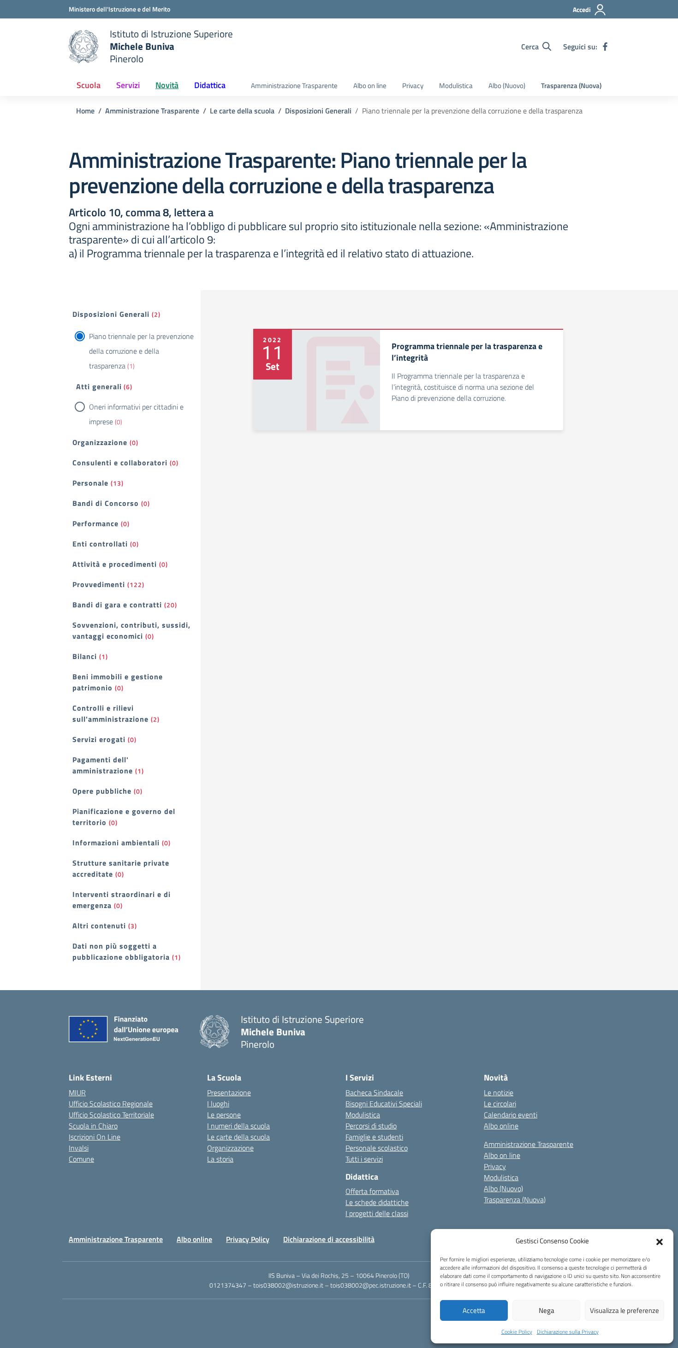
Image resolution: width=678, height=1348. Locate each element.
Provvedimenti (98, 584)
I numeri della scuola (238, 1125)
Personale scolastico (376, 1147)
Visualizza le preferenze (624, 1310)
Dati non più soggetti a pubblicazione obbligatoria (121, 951)
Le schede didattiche (377, 1202)
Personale (90, 482)
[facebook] (605, 46)
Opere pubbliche (101, 790)
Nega (546, 1310)
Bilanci (84, 656)
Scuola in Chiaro (93, 1125)
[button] (659, 1241)
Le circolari (500, 1103)
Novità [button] (166, 85)
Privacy (412, 85)
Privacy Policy (247, 1239)
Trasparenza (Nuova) (571, 85)
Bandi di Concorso (105, 503)
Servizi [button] (128, 85)
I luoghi (218, 1103)
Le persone (224, 1114)
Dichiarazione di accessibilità (329, 1239)
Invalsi (79, 1147)
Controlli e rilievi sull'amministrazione (110, 713)
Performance (95, 523)
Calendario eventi (510, 1114)
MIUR (77, 1092)
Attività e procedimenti (114, 564)
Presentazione (229, 1092)
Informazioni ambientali (116, 842)
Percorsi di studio (371, 1125)
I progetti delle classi (376, 1213)
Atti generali (99, 386)
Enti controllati (100, 543)
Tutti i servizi (364, 1158)
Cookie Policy (516, 1331)
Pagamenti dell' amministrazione (102, 765)
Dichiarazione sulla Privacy (568, 1331)
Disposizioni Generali (110, 314)
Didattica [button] (210, 85)
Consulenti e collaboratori (119, 462)
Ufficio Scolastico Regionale (111, 1103)
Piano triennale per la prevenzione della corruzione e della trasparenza (141, 351)
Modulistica (456, 85)
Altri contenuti (99, 925)
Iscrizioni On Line (94, 1136)
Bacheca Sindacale (374, 1092)
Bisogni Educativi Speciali (383, 1103)
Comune (81, 1158)
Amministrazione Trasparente (294, 85)
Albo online (501, 1125)
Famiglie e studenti (374, 1136)
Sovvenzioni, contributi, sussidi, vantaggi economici (131, 630)
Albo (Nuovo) (506, 85)
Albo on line (370, 85)
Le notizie (498, 1092)
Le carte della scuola (238, 1136)
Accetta (474, 1310)
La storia (220, 1158)
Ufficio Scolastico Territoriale (111, 1114)
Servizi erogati (98, 739)
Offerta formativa (372, 1191)
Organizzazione (99, 442)
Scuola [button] (89, 85)
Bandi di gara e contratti (117, 604)
